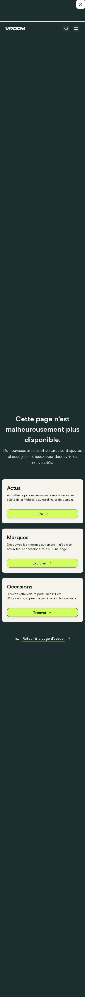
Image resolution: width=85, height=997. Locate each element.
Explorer (40, 563)
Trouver (40, 612)
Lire (40, 514)
